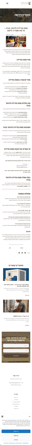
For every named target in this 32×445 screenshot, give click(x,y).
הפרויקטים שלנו (16, 404)
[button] (2, 416)
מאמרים (16, 406)
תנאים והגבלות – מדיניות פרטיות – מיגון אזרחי (13, 443)
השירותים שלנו (17, 402)
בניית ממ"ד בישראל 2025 (21, 316)
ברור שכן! (16, 431)
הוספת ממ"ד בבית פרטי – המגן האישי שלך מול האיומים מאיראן (16, 285)
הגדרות (16, 439)
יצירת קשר (16, 408)
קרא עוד (27, 295)
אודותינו (16, 399)
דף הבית (16, 397)
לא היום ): (16, 435)
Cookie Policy (25, 443)
